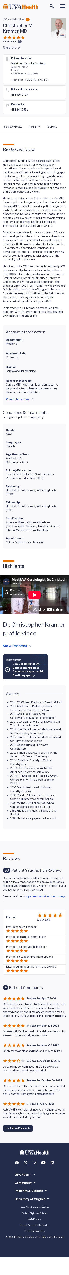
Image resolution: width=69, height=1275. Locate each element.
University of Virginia (30, 1199)
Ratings (10, 41)
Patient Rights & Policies (34, 1213)
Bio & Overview (12, 126)
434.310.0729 (19, 94)
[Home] (20, 6)
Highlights (34, 126)
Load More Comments (18, 1128)
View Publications (17, 399)
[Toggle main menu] (62, 6)
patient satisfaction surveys (47, 896)
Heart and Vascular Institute (28, 63)
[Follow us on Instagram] (34, 1162)
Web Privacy (34, 1219)
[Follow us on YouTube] (43, 1162)
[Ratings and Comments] (20, 41)
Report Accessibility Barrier (34, 1225)
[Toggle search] (52, 6)
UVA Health (23, 1174)
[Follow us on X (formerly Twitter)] (26, 1162)
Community (23, 1183)
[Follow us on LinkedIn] (52, 1162)
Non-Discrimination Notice (35, 1207)
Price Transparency (34, 1231)
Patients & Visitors (29, 1191)
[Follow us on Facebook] (17, 1162)
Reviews (51, 126)
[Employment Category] (28, 19)
